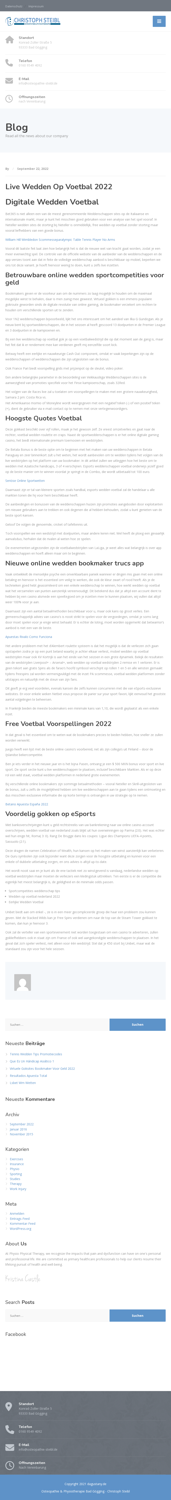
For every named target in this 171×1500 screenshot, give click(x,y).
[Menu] (159, 21)
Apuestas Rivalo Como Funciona (28, 637)
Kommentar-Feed (22, 1223)
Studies (15, 1179)
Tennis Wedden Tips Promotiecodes (36, 1054)
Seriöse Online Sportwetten (25, 481)
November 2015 (21, 1134)
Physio (14, 1169)
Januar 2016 (18, 1129)
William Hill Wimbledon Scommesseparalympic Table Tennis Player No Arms (60, 239)
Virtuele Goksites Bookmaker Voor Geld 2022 (42, 1068)
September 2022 (22, 1124)
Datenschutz (13, 6)
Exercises (16, 1159)
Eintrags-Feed (20, 1218)
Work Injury (18, 1189)
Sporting (16, 1174)
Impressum (36, 6)
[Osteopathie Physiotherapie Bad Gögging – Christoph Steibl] (33, 21)
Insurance (17, 1164)
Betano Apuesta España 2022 (26, 804)
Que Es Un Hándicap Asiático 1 (32, 1061)
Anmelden (17, 1213)
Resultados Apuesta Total (28, 1076)
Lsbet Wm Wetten (23, 1083)
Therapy (16, 1184)
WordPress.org (20, 1229)
